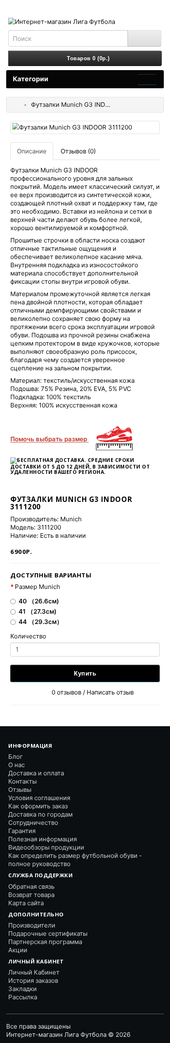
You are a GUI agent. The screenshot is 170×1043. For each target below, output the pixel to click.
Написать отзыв (110, 692)
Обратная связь (31, 886)
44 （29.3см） (41, 622)
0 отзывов (66, 692)
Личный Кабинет (33, 972)
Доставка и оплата (36, 773)
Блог (15, 756)
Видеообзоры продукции (46, 847)
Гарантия (21, 831)
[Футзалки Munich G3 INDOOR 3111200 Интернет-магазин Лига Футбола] (85, 127)
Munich (71, 519)
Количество (28, 636)
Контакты (22, 781)
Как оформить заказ (38, 806)
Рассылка (22, 997)
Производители (31, 925)
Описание (32, 151)
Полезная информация (42, 839)
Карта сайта (26, 903)
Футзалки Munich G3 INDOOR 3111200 (72, 104)
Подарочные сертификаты (47, 933)
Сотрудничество (33, 822)
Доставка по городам (40, 814)
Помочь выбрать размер (49, 439)
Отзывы (19, 789)
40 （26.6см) (39, 601)
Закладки (22, 989)
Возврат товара (31, 895)
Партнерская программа (45, 942)
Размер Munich (37, 587)
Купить (85, 673)
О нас (16, 765)
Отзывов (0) (78, 151)
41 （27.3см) (38, 611)
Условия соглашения (39, 798)
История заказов (33, 980)
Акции (17, 950)
